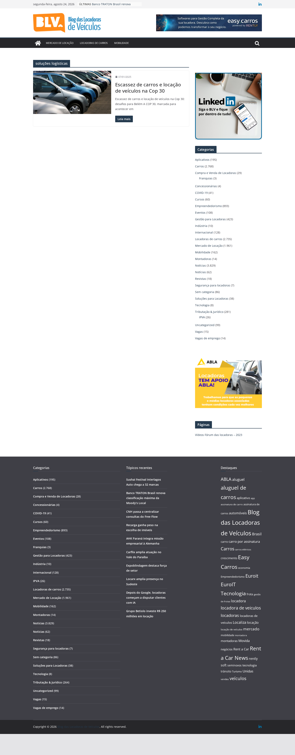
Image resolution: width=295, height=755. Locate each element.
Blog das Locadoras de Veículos (240, 522)
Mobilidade (121, 43)
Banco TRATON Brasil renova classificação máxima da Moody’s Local (145, 498)
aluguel (238, 479)
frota (250, 594)
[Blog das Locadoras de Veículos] (38, 43)
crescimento (229, 558)
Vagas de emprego (207, 338)
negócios (227, 649)
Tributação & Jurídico (209, 312)
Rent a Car (241, 649)
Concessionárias (206, 186)
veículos (238, 678)
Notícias (200, 265)
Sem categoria (204, 292)
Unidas (248, 671)
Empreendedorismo (208, 206)
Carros (199, 166)
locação (253, 622)
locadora (238, 600)
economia (244, 568)
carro (224, 542)
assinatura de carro (232, 504)
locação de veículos (231, 629)
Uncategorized (205, 325)
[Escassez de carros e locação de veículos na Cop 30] (72, 92)
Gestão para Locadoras (210, 219)
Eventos (200, 212)
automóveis (238, 513)
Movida (244, 640)
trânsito (226, 671)
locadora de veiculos (241, 608)
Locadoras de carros (94, 43)
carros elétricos (243, 549)
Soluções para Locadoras (211, 298)
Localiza (239, 622)
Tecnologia (202, 305)
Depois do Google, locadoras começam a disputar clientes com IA (146, 597)
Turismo (237, 671)
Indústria (201, 226)
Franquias (206, 178)
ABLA (226, 479)
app (253, 498)
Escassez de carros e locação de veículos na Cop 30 (148, 87)
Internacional (204, 232)
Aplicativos (202, 160)
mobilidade (227, 635)
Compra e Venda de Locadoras (215, 173)
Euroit (251, 576)
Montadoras (203, 259)
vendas (225, 679)
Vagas (199, 332)
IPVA (202, 317)
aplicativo (243, 498)
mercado (251, 629)
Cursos (199, 199)
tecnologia (249, 665)
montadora (241, 635)
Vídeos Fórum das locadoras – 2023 (218, 435)
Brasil (257, 534)
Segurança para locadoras (212, 285)
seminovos (234, 665)
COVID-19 (201, 193)
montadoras (229, 641)
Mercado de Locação (59, 43)
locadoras (230, 615)
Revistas (200, 279)
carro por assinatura (244, 541)
